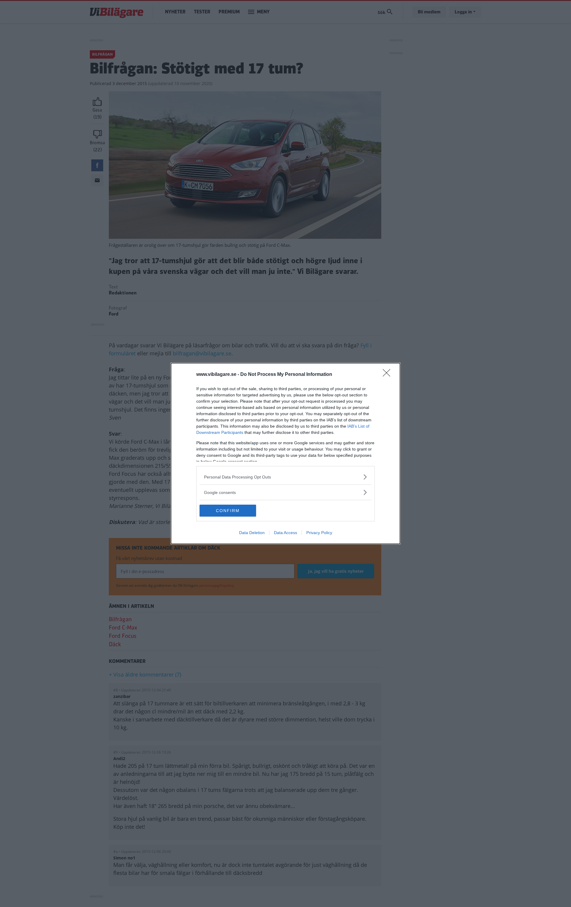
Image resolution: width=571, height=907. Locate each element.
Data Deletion (252, 532)
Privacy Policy (319, 532)
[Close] (388, 374)
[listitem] (285, 477)
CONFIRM (228, 510)
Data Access (285, 532)
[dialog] (285, 453)
